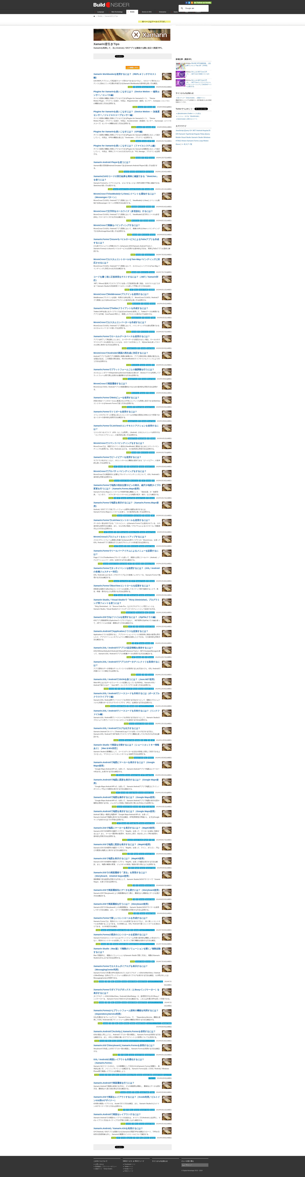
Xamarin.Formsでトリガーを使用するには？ (115, 411)
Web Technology (117, 12)
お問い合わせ (99, 1164)
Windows (151, 612)
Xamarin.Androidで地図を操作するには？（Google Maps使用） (125, 797)
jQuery (186, 130)
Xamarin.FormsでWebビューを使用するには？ (116, 397)
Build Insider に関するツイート (187, 119)
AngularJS (206, 130)
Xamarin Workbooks (148, 87)
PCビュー (189, 1165)
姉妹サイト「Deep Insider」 (104, 1168)
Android (150, 107)
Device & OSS (147, 12)
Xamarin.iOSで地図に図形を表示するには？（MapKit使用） (123, 844)
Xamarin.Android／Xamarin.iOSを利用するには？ (118, 1128)
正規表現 (151, 289)
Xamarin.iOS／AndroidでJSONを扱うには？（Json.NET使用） (125, 679)
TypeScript (190, 134)
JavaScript (180, 130)
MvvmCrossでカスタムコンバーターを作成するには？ (120, 322)
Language (100, 12)
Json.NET (129, 688)
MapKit (146, 840)
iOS (145, 107)
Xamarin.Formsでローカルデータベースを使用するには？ (122, 336)
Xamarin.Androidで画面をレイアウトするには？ (117, 1114)
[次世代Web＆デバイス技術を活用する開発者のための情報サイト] (94, 16)
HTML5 (178, 141)
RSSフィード (129, 1171)
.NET (131, 289)
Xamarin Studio (140, 171)
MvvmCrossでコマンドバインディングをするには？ (119, 443)
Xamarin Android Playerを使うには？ (112, 162)
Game (176, 12)
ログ (145, 740)
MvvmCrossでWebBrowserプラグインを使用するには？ (121, 294)
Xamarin (138, 87)
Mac (152, 189)
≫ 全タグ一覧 (187, 144)
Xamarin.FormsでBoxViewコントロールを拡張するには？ (122, 586)
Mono (136, 289)
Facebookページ (130, 1164)
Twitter (153, 317)
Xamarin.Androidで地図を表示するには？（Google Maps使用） (125, 811)
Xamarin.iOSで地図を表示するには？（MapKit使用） (120, 858)
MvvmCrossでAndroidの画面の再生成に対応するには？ (121, 353)
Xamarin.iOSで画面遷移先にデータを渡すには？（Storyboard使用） (127, 890)
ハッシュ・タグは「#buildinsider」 (189, 116)
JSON (123, 688)
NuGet (135, 688)
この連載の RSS (132, 67)
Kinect (184, 141)
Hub (186, 12)
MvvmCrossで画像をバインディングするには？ (117, 225)
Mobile (132, 12)
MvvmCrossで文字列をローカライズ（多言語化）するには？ (123, 211)
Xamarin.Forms (123, 189)
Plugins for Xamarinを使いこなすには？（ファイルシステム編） (125, 145)
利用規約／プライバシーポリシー (106, 1166)
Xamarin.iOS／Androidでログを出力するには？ (117, 728)
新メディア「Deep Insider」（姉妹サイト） (192, 98)
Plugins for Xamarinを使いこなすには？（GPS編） (119, 131)
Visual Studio (149, 171)
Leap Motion (203, 141)
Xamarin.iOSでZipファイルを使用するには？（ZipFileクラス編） (125, 617)
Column (198, 12)
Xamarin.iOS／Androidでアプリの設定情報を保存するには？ (123, 648)
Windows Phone (134, 532)
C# (134, 87)
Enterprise (162, 12)
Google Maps (149, 775)
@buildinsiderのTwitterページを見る (189, 113)
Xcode (152, 1110)
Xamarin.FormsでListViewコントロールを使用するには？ (122, 520)
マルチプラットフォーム (146, 706)
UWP (153, 127)
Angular (197, 134)
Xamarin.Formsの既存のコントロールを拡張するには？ (121, 934)
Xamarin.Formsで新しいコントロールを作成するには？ (121, 918)
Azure (178, 144)
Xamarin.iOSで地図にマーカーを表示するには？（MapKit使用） (125, 828)
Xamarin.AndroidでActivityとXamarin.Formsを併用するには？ (125, 1031)
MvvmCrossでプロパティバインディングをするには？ (120, 471)
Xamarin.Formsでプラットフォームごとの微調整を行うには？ (124, 369)
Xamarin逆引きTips (111, 16)
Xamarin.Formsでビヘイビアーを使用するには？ (117, 457)
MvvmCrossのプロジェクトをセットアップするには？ (120, 537)
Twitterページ (129, 1166)
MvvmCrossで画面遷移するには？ (110, 383)
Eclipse (152, 1092)
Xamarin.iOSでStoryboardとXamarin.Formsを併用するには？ (124, 1045)
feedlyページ (129, 1168)
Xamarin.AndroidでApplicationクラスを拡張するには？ (121, 631)
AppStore (129, 1138)
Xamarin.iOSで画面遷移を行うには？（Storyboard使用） (122, 904)
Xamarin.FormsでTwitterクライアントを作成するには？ (121, 308)
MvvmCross (141, 206)
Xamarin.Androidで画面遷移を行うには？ (114, 1083)
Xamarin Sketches (135, 189)
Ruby (202, 134)
